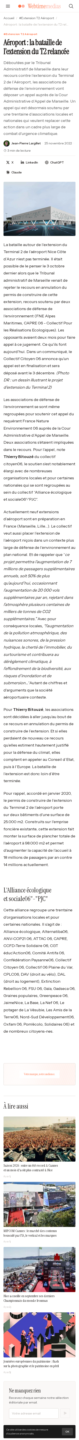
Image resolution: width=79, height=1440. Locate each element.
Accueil (9, 18)
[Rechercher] (71, 6)
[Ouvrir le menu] (8, 6)
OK (67, 1431)
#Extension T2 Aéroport (36, 18)
